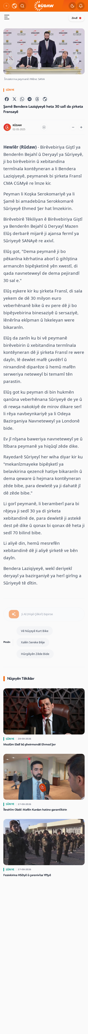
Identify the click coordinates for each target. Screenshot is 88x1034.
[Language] (14, 5)
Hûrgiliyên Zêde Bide (35, 654)
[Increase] (81, 127)
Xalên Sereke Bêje (33, 642)
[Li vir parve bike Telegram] (29, 99)
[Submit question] (14, 614)
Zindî (74, 18)
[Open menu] (6, 18)
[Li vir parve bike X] (14, 99)
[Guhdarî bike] (44, 127)
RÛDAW (17, 125)
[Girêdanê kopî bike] (45, 99)
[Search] (22, 6)
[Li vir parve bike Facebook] (6, 99)
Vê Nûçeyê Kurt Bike (34, 631)
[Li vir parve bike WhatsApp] (22, 99)
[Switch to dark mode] (72, 6)
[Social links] (6, 6)
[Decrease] (73, 127)
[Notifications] (81, 6)
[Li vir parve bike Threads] (37, 99)
